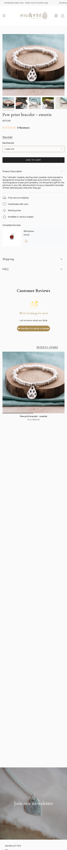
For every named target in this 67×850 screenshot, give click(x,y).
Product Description (12, 171)
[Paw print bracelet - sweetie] (33, 382)
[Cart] (62, 15)
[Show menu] (4, 15)
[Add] (26, 240)
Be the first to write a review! (33, 328)
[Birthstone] (11, 237)
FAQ (5, 269)
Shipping (8, 259)
